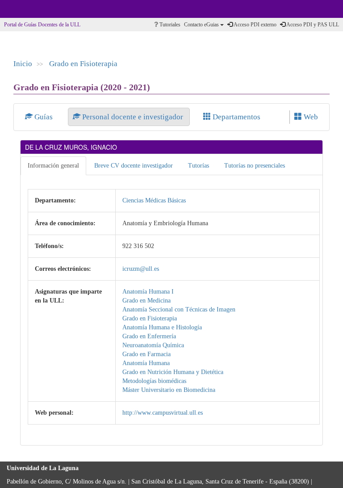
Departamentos (235, 117)
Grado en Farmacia (146, 354)
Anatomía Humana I (148, 291)
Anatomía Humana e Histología (162, 327)
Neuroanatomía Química (153, 345)
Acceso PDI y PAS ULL (312, 24)
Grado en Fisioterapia (83, 63)
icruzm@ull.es (140, 268)
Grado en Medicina (146, 300)
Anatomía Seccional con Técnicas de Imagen (178, 309)
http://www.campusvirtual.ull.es (162, 412)
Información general (53, 165)
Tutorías (198, 165)
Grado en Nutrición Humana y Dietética (172, 372)
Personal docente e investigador (132, 117)
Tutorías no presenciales (254, 165)
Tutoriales (169, 24)
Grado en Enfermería (149, 336)
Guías (43, 117)
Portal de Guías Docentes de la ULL (42, 24)
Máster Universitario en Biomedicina (168, 390)
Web (310, 117)
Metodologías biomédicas (154, 381)
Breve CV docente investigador (133, 165)
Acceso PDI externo (254, 24)
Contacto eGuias (202, 24)
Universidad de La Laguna (31, 9)
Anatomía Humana (146, 363)
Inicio (22, 63)
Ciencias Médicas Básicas (154, 200)
